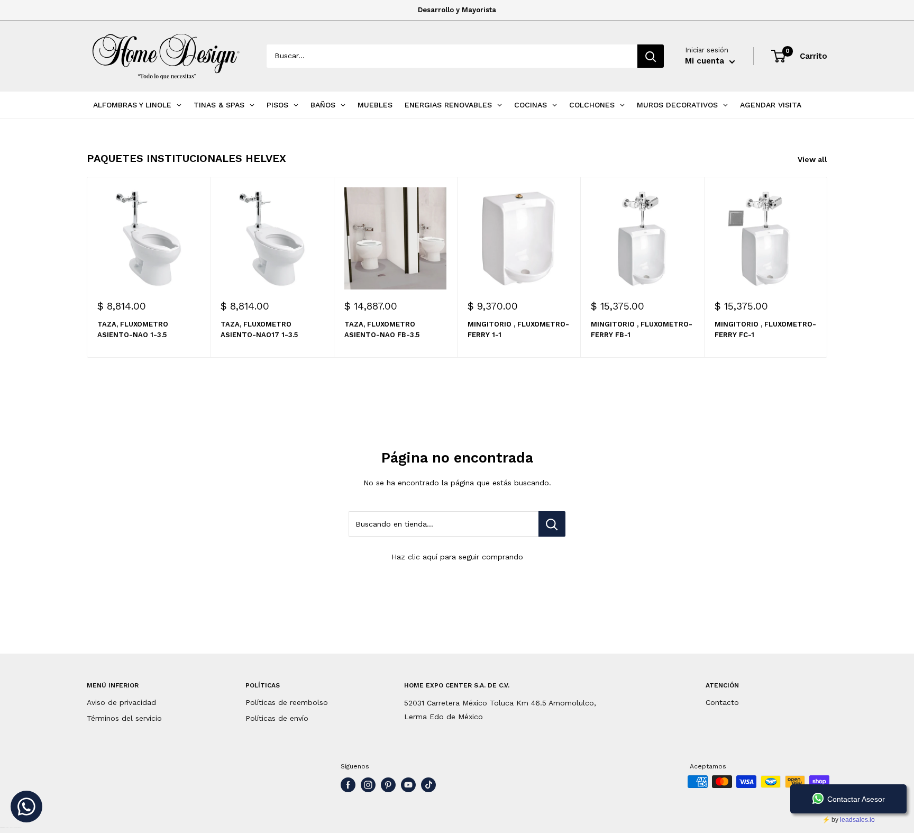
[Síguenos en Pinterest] (388, 784)
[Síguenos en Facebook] (348, 784)
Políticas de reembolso (286, 702)
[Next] (827, 267)
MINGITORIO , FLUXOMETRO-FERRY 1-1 (518, 330)
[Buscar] (650, 56)
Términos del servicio (124, 718)
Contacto (722, 702)
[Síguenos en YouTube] (408, 784)
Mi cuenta (706, 61)
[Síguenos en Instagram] (368, 784)
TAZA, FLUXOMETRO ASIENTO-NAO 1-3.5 (132, 330)
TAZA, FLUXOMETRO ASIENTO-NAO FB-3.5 (381, 330)
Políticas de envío (276, 718)
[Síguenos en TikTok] (428, 784)
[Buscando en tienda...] (551, 524)
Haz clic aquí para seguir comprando (457, 557)
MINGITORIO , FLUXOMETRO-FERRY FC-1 (765, 330)
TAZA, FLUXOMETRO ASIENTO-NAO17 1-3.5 (259, 330)
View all (813, 159)
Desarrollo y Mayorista (457, 10)
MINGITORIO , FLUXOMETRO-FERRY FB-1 (641, 330)
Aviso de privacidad (121, 702)
